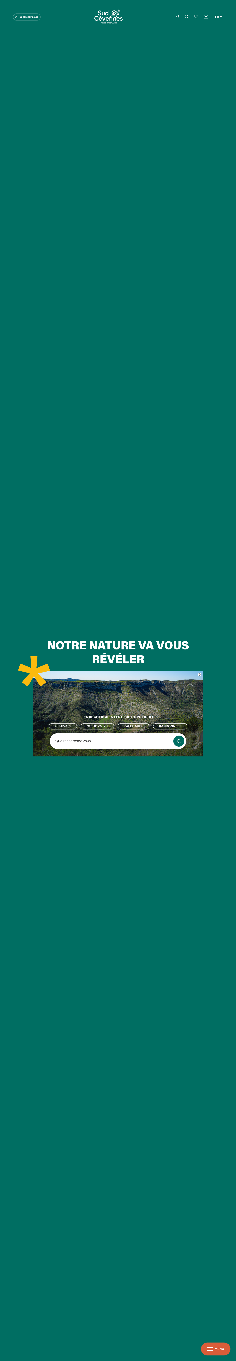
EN (217, 21)
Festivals (63, 726)
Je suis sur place (29, 17)
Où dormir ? (97, 726)
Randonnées (170, 726)
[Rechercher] (186, 17)
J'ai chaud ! (133, 726)
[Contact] (206, 17)
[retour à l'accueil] (108, 17)
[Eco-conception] (177, 17)
